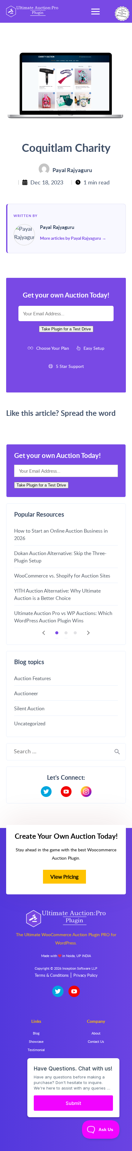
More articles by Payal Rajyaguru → (73, 238)
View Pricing (64, 876)
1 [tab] (56, 632)
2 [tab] (66, 632)
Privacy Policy (85, 975)
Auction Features (32, 678)
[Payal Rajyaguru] (24, 235)
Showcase (36, 1041)
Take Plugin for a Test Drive (66, 329)
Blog (36, 1033)
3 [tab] (75, 632)
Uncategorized (29, 723)
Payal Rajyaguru (57, 227)
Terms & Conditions (52, 975)
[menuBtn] (95, 11)
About (95, 1033)
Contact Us (96, 1041)
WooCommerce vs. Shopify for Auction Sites (62, 575)
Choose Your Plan (52, 348)
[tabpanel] (66, 575)
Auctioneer (26, 693)
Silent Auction (29, 708)
